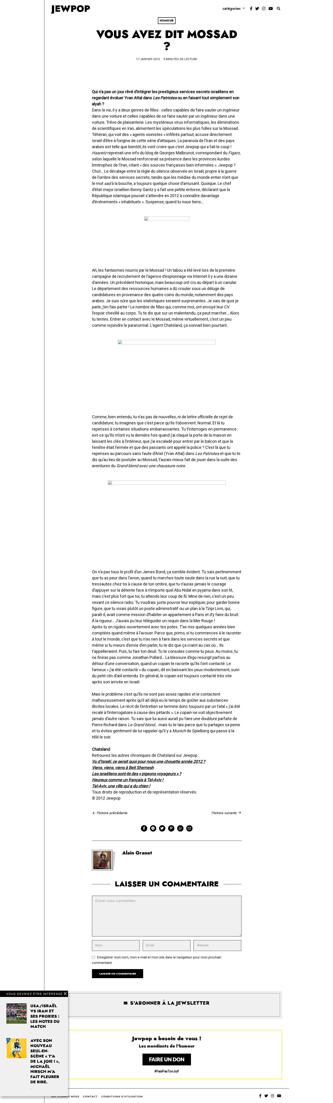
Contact (90, 1096)
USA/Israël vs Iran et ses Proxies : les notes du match (45, 1016)
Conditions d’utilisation (122, 1096)
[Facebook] (251, 8)
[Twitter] (257, 8)
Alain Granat (137, 852)
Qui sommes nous (65, 1096)
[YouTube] (270, 8)
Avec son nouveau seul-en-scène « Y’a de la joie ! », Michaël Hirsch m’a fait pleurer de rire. (45, 1061)
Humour (167, 21)
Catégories (231, 8)
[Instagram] (264, 8)
